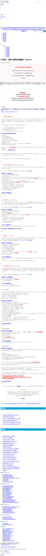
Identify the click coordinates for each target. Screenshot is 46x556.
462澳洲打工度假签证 (7, 532)
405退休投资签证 (6, 537)
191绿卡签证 (6, 480)
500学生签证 (5, 523)
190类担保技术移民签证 (8, 475)
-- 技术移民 (7, 49)
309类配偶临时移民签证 (8, 487)
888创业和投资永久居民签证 (9, 512)
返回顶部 (2, 554)
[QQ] (1, 547)
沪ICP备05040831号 (12, 547)
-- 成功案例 (7, 56)
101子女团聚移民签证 (7, 491)
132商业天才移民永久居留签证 (9, 507)
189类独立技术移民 (7, 474)
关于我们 (4, 41)
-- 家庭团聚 (7, 51)
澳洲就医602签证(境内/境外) (8, 540)
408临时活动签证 (6, 539)
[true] (44, 31)
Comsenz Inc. (7, 552)
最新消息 (4, 33)
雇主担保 (4, 39)
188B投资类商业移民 (7, 510)
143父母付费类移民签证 (8, 497)
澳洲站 (4, 45)
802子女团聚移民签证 (7, 494)
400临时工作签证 (6, 534)
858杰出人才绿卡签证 (7, 533)
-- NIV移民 (7, 50)
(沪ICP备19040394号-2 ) (5, 544)
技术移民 (4, 35)
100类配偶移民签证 (7, 488)
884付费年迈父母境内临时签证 (9, 501)
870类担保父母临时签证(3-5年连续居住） (11, 502)
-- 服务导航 (7, 55)
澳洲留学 (4, 34)
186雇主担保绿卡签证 (7, 518)
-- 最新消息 (7, 47)
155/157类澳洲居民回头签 (8, 528)
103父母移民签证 (6, 495)
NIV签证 (4, 36)
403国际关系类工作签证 (8, 535)
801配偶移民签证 (6, 490)
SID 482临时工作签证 (7, 516)
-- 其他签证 (7, 54)
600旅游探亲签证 (6, 529)
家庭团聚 (4, 37)
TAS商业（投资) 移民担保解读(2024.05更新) (12, 403)
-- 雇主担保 (7, 53)
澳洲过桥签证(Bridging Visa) (8, 531)
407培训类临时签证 (7, 538)
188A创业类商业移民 (7, 509)
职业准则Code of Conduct (13, 543)
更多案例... (5, 470)
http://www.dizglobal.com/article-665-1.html (9, 111)
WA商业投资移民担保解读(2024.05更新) (33, 403)
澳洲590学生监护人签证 (8, 524)
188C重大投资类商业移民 (8, 511)
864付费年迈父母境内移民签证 (9, 500)
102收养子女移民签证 (7, 493)
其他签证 (4, 40)
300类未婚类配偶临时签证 (8, 485)
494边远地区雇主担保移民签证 (9, 519)
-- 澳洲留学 (7, 48)
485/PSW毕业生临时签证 (8, 481)
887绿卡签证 (6, 479)
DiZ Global (5, 547)
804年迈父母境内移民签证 (8, 496)
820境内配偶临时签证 (7, 489)
